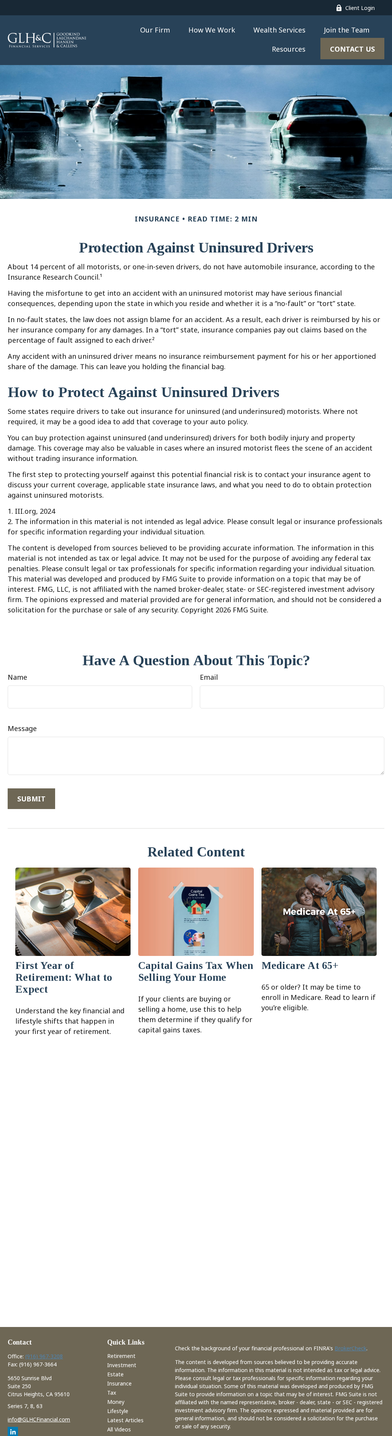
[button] (155, 29)
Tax (111, 1392)
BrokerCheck (350, 1348)
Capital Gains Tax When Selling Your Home (195, 971)
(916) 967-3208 (44, 1356)
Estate (115, 1374)
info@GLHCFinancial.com (39, 1419)
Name (17, 677)
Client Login (360, 7)
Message (22, 728)
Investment (121, 1365)
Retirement (121, 1355)
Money (115, 1401)
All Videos (119, 1429)
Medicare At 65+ (299, 965)
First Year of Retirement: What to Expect (63, 977)
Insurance (119, 1383)
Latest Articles (125, 1420)
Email (209, 677)
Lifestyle (117, 1411)
